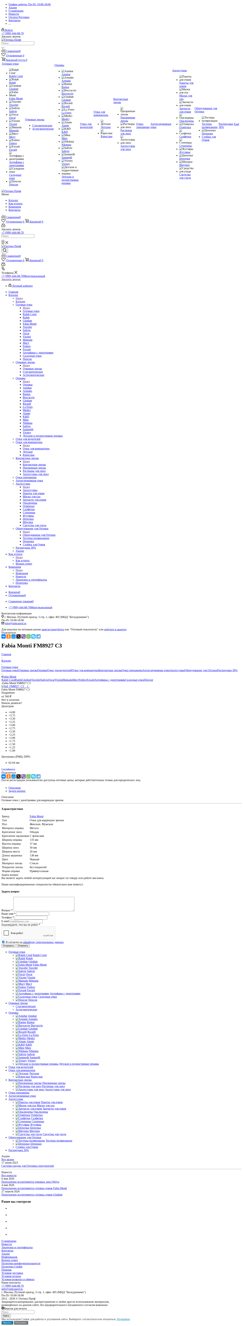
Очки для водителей (59, 670)
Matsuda (67, 679)
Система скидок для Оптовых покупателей (27, 1165)
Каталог (13, 200)
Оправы (28, 384)
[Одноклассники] (8, 636)
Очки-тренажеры (132, 670)
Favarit (91, 679)
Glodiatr (26, 679)
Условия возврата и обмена (17, 1279)
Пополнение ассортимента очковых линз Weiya (30, 1181)
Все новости (9, 1175)
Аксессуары (30, 490)
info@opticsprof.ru (15, 623)
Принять (7, 1322)
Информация (9, 1256)
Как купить (15, 203)
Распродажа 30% (227, 670)
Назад (19, 298)
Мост (75, 679)
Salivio (44, 679)
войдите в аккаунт (115, 629)
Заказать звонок (11, 279)
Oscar (51, 679)
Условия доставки (12, 1272)
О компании (8, 1240)
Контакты (14, 209)
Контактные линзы (34, 464)
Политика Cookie (11, 1266)
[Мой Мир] (13, 636)
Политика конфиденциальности (20, 1263)
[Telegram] (38, 636)
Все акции (7, 1159)
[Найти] (2, 47)
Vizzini (59, 679)
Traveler (35, 679)
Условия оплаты (11, 1276)
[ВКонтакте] (3, 636)
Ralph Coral (8, 679)
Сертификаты (8, 769)
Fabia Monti (36, 816)
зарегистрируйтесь (52, 629)
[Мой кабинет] (3, 226)
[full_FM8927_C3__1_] (15, 686)
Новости (6, 1244)
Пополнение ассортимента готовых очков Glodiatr (31, 1194)
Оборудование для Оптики (39, 534)
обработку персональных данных (43, 942)
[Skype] (33, 636)
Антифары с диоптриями (110, 679)
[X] (18, 636)
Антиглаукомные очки (156, 670)
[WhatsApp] (28, 636)
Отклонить (21, 1322)
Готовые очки (31, 311)
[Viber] (23, 636)
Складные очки (134, 679)
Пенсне (148, 679)
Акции (5, 1253)
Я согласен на (35, 942)
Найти (6, 1315)
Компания (15, 206)
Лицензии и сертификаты (17, 1247)
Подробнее (123, 1319)
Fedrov (83, 679)
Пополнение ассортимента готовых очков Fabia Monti (34, 1188)
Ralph (18, 679)
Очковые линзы (32, 368)
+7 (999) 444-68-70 (12, 33)
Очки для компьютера (36, 448)
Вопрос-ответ (9, 1260)
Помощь (6, 1269)
